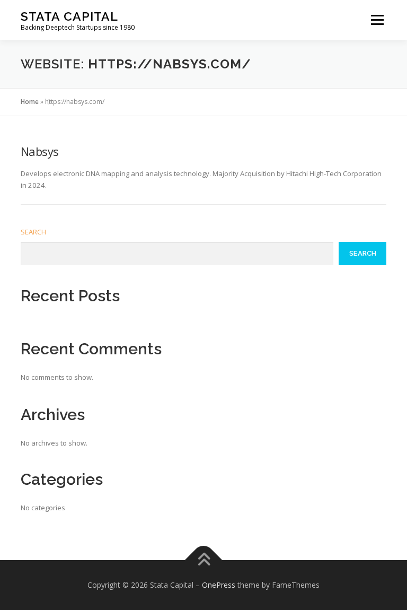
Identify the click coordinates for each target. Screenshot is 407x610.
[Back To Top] (204, 560)
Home (30, 101)
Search (33, 232)
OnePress (218, 585)
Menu (377, 19)
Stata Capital (69, 16)
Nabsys (39, 151)
